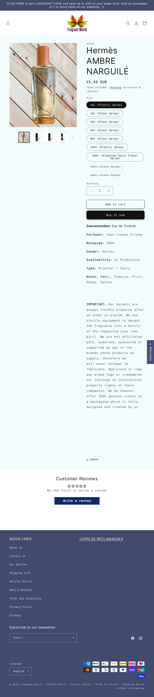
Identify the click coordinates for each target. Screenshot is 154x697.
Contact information (131, 688)
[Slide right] (73, 137)
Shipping (115, 87)
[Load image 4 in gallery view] (62, 137)
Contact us (17, 556)
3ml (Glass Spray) (104, 121)
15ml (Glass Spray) (107, 167)
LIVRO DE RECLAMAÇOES (101, 539)
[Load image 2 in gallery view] (36, 137)
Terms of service (107, 684)
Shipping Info (19, 572)
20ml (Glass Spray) (107, 175)
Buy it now (115, 215)
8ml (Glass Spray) (104, 138)
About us (15, 547)
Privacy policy (81, 684)
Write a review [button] (77, 501)
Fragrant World (31, 684)
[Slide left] (13, 137)
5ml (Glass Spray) (104, 130)
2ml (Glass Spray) (104, 113)
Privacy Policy (20, 606)
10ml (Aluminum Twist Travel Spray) (115, 157)
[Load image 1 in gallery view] (24, 137)
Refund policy (56, 684)
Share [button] (94, 459)
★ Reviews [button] (150, 352)
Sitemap (15, 615)
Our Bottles (18, 564)
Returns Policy (20, 581)
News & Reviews (20, 589)
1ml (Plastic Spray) (106, 104)
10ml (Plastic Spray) (107, 147)
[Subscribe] (73, 637)
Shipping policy (134, 684)
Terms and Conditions (25, 598)
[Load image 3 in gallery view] (49, 137)
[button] (8, 23)
